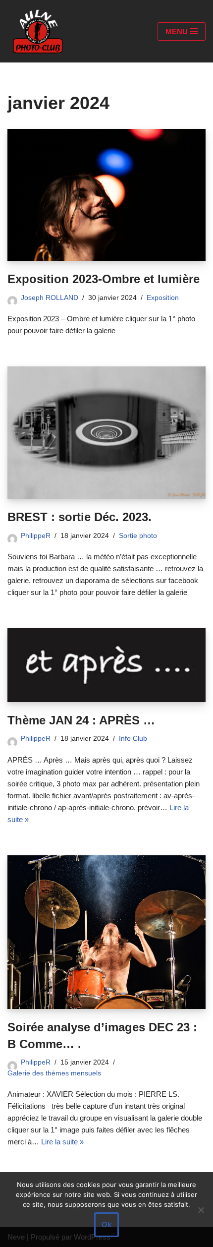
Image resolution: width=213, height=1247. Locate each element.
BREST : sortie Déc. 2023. (79, 517)
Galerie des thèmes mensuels (54, 1073)
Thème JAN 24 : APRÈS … (81, 720)
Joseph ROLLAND (49, 297)
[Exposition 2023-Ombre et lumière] (106, 195)
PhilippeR (36, 535)
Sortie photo (138, 535)
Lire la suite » (62, 1141)
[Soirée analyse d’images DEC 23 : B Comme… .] (106, 932)
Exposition (163, 297)
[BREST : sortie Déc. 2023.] (106, 432)
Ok (106, 1224)
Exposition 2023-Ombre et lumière (103, 279)
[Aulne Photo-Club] (37, 31)
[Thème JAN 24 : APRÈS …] (106, 665)
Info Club (133, 738)
